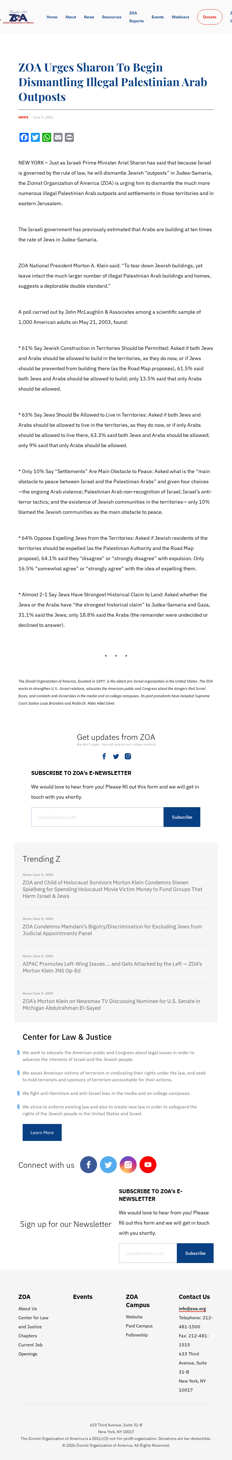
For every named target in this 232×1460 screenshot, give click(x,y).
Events (158, 17)
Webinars (180, 17)
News (89, 17)
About (70, 17)
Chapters (27, 1335)
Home (52, 17)
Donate (209, 17)
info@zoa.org (192, 1308)
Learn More (42, 1132)
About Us (27, 1308)
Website (134, 1317)
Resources (111, 17)
